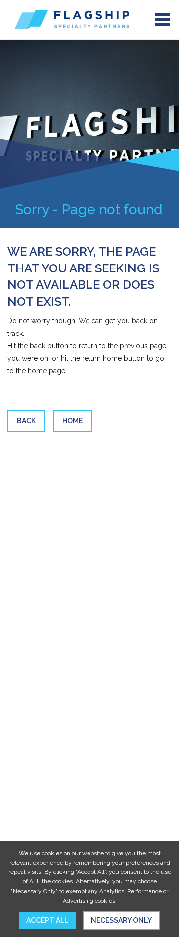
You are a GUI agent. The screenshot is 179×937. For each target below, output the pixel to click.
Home (72, 421)
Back (26, 421)
